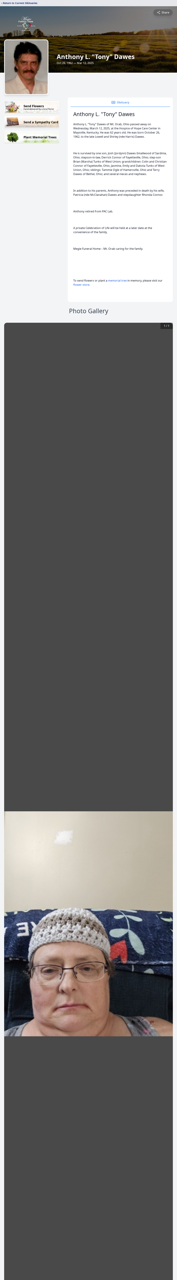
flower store (81, 285)
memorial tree (117, 280)
